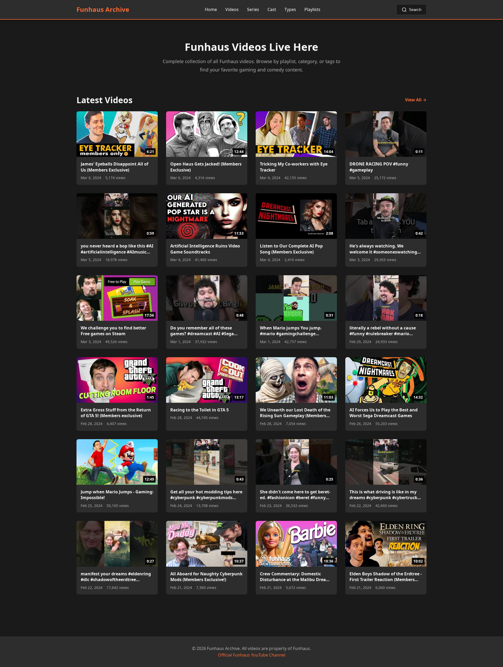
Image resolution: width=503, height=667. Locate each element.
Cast (271, 9)
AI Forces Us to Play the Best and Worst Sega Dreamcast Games (383, 412)
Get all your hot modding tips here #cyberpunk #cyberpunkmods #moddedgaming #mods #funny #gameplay (206, 495)
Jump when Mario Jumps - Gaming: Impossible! (117, 494)
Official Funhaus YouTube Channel (251, 655)
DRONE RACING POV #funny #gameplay (378, 167)
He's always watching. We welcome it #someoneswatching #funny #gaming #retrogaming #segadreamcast (383, 249)
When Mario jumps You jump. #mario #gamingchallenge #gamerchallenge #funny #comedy (296, 331)
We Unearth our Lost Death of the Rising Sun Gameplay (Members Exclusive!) (295, 413)
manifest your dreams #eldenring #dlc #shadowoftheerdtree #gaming (116, 577)
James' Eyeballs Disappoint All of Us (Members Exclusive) (114, 167)
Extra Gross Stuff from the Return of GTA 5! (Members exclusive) (116, 412)
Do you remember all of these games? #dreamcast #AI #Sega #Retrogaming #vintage (202, 331)
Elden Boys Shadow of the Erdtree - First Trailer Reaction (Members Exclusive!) (385, 577)
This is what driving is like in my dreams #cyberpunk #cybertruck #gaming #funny (383, 495)
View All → (416, 100)
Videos (232, 9)
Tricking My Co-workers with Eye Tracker (293, 167)
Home (211, 9)
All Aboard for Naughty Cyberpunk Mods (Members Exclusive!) (206, 576)
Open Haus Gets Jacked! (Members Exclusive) (206, 167)
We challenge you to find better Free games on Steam (113, 331)
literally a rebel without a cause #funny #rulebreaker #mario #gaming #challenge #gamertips (383, 331)
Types (290, 9)
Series (253, 9)
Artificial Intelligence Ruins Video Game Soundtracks (205, 249)
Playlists (312, 9)
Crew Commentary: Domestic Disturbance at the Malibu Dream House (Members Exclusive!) (295, 577)
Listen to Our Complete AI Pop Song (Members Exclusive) (291, 249)
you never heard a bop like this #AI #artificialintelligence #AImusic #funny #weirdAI (117, 249)
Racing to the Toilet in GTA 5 (199, 410)
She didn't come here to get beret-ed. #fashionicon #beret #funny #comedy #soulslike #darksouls (295, 495)
